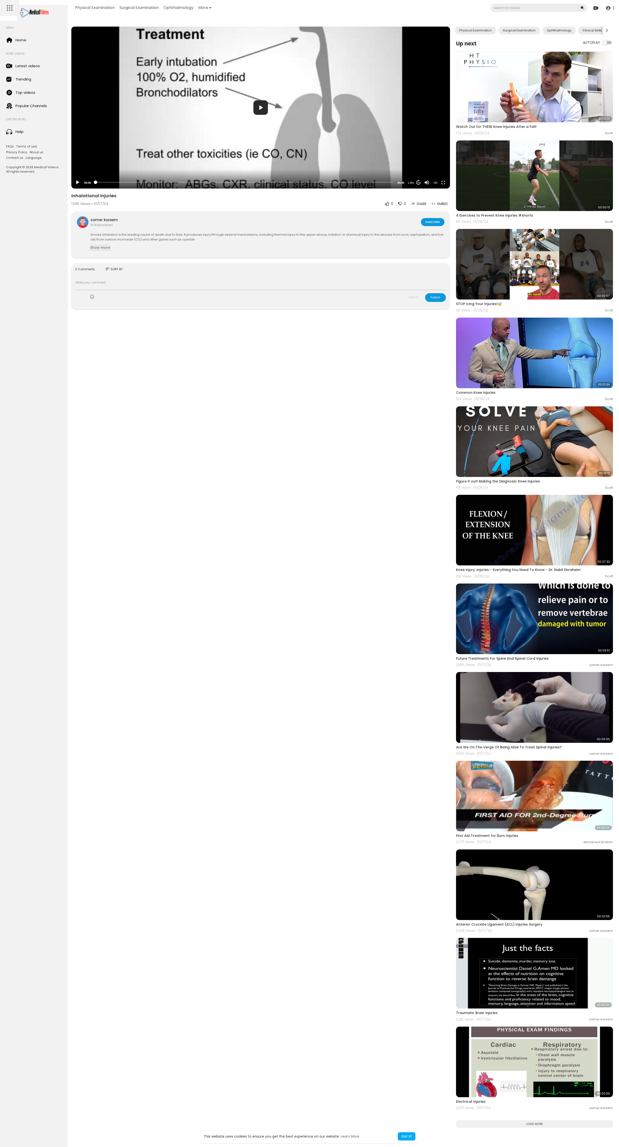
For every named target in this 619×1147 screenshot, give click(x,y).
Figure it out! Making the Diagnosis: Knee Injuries (498, 481)
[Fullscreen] (443, 182)
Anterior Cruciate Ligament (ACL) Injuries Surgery (499, 924)
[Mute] (426, 182)
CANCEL (413, 297)
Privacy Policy (16, 152)
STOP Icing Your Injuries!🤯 (479, 303)
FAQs (10, 146)
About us (36, 152)
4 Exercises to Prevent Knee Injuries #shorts (494, 215)
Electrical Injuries (471, 1101)
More (203, 7)
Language (34, 158)
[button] (610, 8)
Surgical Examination (139, 7)
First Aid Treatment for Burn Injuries (487, 835)
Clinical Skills (592, 30)
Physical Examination (95, 7)
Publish (435, 297)
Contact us (14, 158)
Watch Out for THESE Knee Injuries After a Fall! (496, 126)
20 (419, 183)
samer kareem (104, 219)
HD (435, 182)
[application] (260, 108)
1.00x (411, 182)
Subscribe (432, 222)
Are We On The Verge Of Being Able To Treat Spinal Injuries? (509, 747)
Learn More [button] (350, 1136)
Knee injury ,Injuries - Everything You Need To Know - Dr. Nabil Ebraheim (518, 569)
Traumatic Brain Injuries (477, 1012)
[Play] (77, 182)
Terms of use (26, 146)
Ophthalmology (178, 7)
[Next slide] (607, 30)
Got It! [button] (406, 1136)
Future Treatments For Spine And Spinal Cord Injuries (502, 658)
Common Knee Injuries (475, 392)
